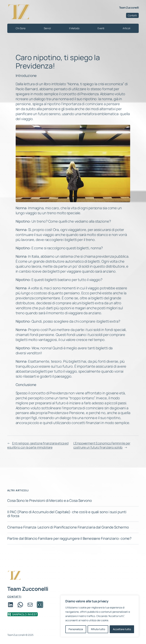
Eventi (101, 28)
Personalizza (76, 629)
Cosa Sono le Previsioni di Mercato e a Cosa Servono (49, 501)
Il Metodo (74, 28)
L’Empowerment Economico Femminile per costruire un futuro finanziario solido (101, 445)
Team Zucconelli (129, 7)
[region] (100, 616)
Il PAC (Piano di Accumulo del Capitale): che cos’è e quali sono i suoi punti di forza (66, 514)
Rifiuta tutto (98, 629)
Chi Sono (20, 28)
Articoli (126, 28)
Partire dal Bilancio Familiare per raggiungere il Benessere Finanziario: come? (69, 538)
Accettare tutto (122, 629)
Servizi (47, 28)
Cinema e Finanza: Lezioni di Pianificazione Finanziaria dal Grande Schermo (68, 527)
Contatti (132, 15)
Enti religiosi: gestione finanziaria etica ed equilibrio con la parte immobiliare (37, 445)
